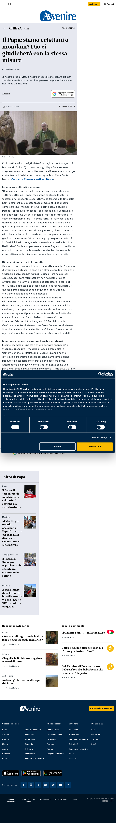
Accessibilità (45, 799)
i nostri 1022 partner (19, 389)
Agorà (5, 749)
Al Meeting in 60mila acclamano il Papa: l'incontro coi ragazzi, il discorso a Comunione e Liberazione (12, 533)
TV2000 (95, 739)
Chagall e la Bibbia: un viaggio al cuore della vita (22, 660)
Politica (5, 739)
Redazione (69, 637)
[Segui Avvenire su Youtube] (60, 785)
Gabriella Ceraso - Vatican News (32, 179)
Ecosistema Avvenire (78, 739)
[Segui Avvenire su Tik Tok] (68, 785)
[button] (4, 4)
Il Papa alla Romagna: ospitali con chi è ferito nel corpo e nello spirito (12, 567)
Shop (71, 754)
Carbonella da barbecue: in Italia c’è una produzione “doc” (82, 649)
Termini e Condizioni (10, 800)
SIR (93, 730)
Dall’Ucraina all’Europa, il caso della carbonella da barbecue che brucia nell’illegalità (82, 670)
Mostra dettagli (99, 437)
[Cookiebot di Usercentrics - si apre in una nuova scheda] (100, 374)
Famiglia (29, 744)
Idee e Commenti (33, 730)
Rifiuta (57, 446)
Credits (74, 799)
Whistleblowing (60, 799)
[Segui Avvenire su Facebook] (24, 785)
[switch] (44, 427)
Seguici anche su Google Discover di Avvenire (41, 453)
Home (4, 730)
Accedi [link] (110, 4)
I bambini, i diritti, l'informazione (83, 632)
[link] (94, 4)
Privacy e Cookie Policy (28, 800)
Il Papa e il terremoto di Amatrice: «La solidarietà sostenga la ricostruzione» (11, 499)
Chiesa (5, 758)
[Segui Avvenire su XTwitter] (38, 785)
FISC (93, 744)
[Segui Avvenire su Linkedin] (46, 785)
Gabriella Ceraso (12, 69)
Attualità (6, 734)
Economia (29, 734)
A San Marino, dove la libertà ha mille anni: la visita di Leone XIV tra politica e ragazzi (12, 598)
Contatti (73, 758)
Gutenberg (51, 739)
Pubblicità (73, 744)
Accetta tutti (95, 446)
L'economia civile (54, 734)
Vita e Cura (30, 739)
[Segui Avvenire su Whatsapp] (53, 785)
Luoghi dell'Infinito (55, 754)
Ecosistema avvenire (34, 758)
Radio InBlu (96, 734)
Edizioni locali (53, 730)
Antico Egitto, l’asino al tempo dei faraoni (21, 682)
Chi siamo (73, 730)
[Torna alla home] (4, 27)
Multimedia (30, 754)
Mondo (5, 744)
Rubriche (29, 749)
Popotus (50, 744)
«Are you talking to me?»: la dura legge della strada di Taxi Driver (22, 638)
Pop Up (50, 749)
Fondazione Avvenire (78, 749)
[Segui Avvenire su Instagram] (31, 785)
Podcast (6, 754)
